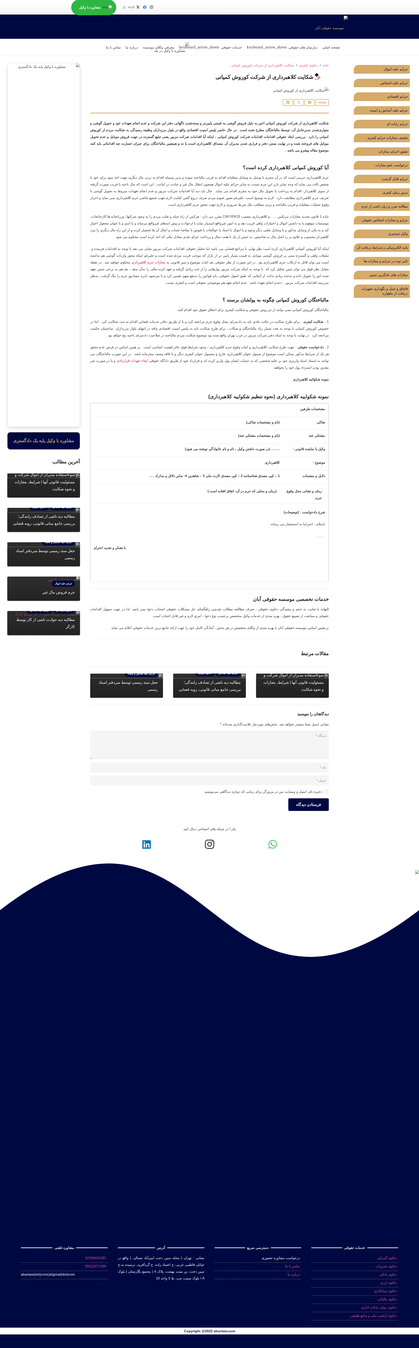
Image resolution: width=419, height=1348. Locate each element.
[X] (138, 7)
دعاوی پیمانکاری (385, 1291)
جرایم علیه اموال (396, 69)
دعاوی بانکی (388, 1274)
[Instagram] (151, 7)
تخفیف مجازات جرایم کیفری (387, 138)
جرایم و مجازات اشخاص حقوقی (385, 220)
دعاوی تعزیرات (386, 1266)
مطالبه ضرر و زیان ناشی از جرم (385, 206)
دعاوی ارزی (388, 1283)
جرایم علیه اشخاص (394, 83)
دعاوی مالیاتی (387, 1299)
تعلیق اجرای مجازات (393, 151)
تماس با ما (292, 1266)
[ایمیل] (131, 7)
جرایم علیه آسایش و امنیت (389, 110)
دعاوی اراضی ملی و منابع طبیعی (373, 1315)
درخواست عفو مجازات (391, 165)
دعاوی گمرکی (387, 1258)
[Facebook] (144, 7)
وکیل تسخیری (398, 234)
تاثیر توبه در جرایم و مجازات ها (386, 261)
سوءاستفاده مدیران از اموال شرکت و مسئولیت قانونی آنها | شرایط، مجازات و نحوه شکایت (293, 682)
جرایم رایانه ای (397, 124)
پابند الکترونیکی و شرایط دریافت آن (382, 247)
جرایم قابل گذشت (394, 179)
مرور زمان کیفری (395, 192)
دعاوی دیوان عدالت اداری (379, 1307)
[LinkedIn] (146, 844)
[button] (268, 47)
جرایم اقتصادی (397, 96)
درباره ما (294, 1274)
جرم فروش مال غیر (58, 592)
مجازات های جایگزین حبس (389, 275)
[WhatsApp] (124, 7)
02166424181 (95, 1258)
